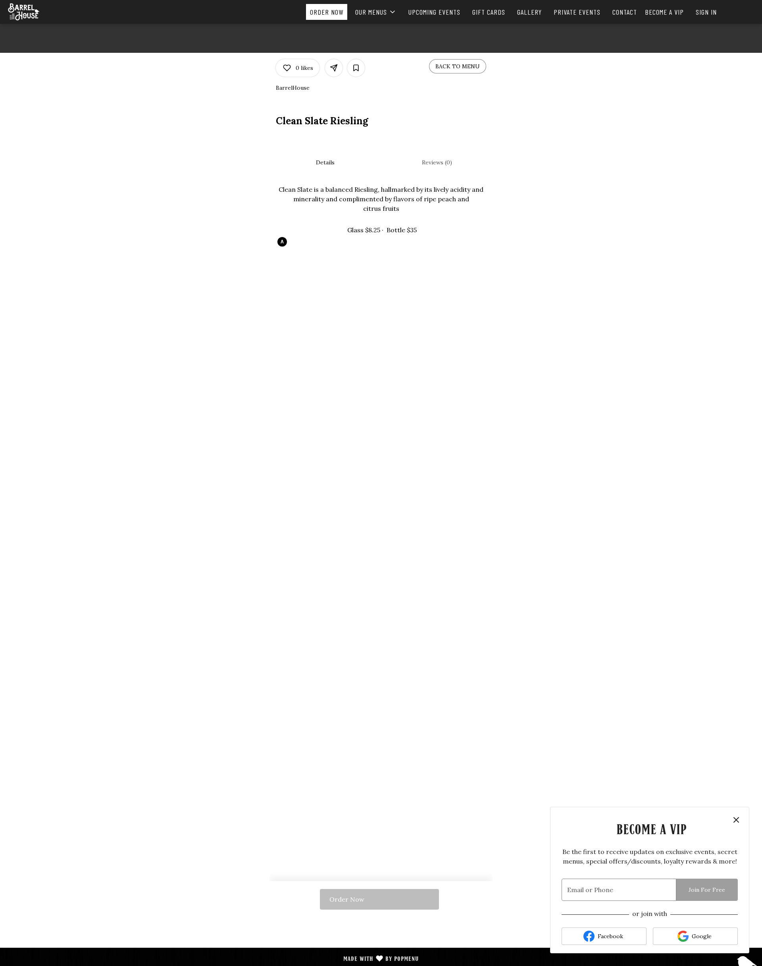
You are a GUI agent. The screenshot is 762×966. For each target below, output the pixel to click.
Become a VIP (664, 12)
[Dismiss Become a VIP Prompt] (736, 819)
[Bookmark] (356, 68)
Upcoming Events (434, 12)
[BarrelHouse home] (42, 12)
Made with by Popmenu (212, 959)
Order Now (326, 12)
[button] (375, 12)
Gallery (529, 12)
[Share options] (334, 68)
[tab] (325, 162)
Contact (624, 12)
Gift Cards (488, 12)
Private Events (577, 12)
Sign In (706, 12)
